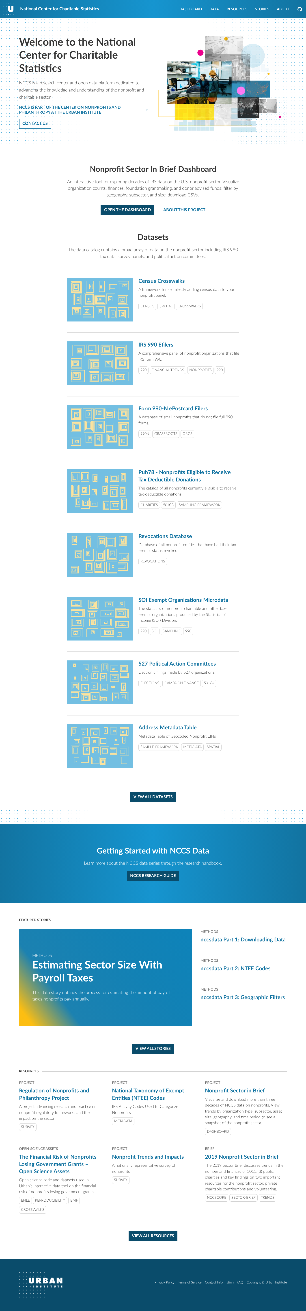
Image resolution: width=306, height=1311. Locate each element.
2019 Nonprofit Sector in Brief (242, 1157)
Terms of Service (190, 1282)
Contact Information (219, 1282)
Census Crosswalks (161, 281)
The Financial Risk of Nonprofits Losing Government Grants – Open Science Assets (58, 1164)
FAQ (240, 1282)
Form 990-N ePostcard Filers (173, 408)
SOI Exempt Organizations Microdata (183, 600)
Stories (262, 9)
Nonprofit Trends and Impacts (148, 1157)
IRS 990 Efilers (155, 345)
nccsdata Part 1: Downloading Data (243, 940)
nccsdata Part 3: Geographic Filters (242, 997)
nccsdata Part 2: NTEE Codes (235, 968)
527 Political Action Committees (177, 664)
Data (214, 9)
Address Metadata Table (167, 727)
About (283, 9)
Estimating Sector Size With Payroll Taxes (97, 972)
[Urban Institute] (41, 1285)
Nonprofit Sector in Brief (235, 1091)
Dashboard (190, 9)
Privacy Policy (165, 1282)
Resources (237, 9)
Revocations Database (165, 536)
